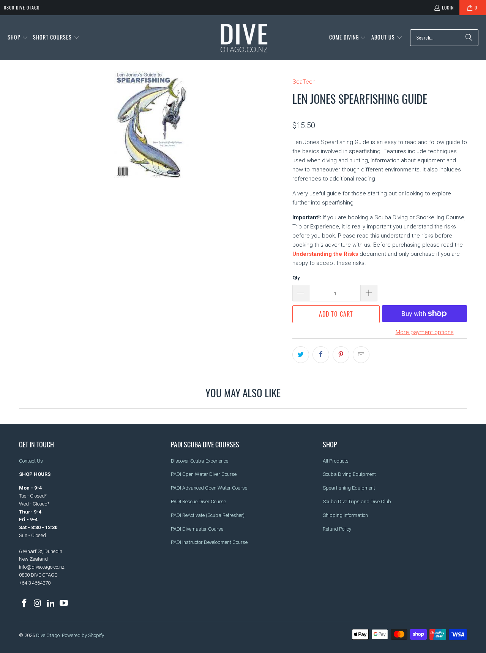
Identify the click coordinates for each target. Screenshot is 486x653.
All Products (336, 461)
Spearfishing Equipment (349, 488)
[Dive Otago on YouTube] (64, 604)
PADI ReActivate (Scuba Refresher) (208, 515)
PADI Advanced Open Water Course (209, 488)
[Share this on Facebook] (320, 354)
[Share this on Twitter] (300, 354)
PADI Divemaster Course (197, 529)
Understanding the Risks (325, 253)
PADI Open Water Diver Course (204, 474)
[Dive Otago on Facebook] (24, 604)
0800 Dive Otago (21, 7)
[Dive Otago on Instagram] (38, 604)
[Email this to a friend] (361, 354)
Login (448, 7)
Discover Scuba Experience (199, 461)
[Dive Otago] (244, 37)
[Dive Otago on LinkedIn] (51, 604)
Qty (296, 278)
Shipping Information (345, 515)
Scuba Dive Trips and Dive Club (357, 501)
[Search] (468, 37)
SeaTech (304, 81)
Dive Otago (48, 635)
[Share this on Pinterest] (341, 354)
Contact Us (31, 461)
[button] (18, 37)
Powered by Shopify (83, 635)
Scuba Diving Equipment (349, 474)
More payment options (425, 332)
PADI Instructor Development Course (209, 542)
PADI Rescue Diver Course (198, 501)
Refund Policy (337, 529)
